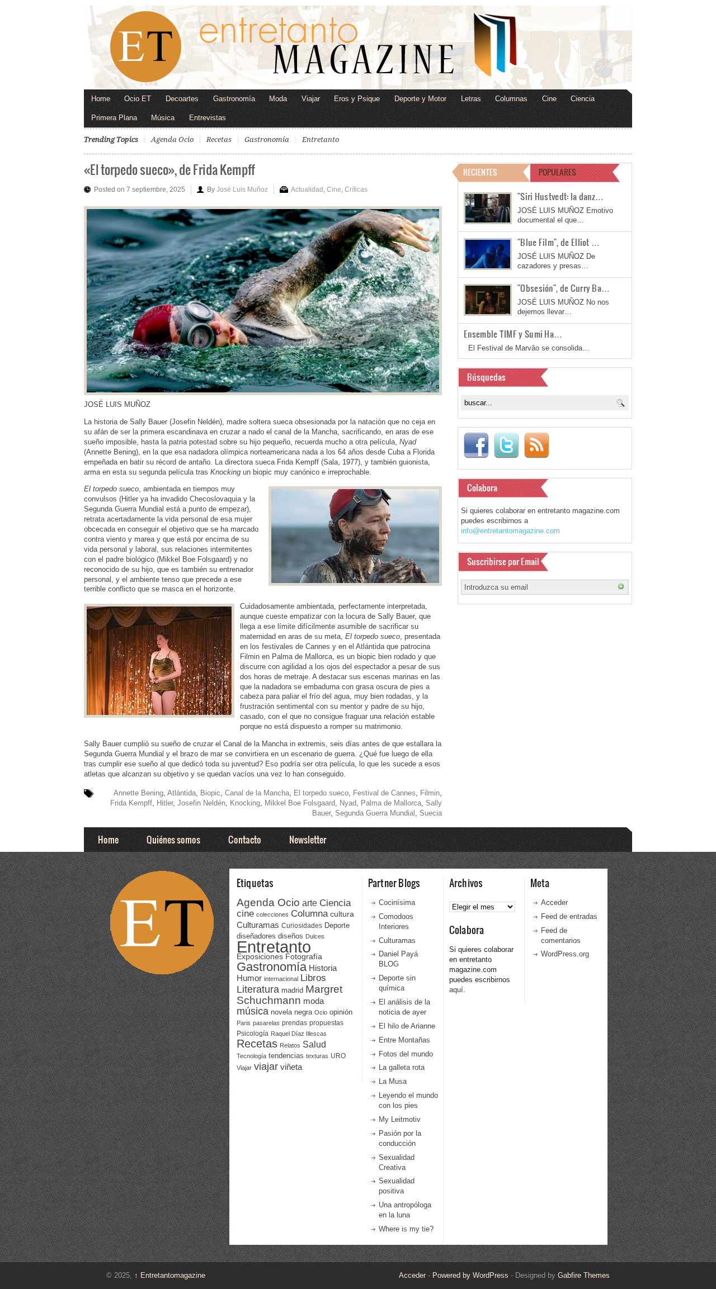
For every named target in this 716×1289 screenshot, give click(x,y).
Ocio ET (137, 98)
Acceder (554, 902)
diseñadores (256, 936)
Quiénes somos (173, 839)
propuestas (326, 1023)
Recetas (219, 139)
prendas (294, 1023)
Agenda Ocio (172, 139)
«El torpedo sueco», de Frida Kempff (169, 169)
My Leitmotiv (400, 1119)
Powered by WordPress (470, 1275)
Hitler (165, 803)
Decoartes (182, 98)
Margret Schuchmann (289, 994)
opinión (340, 1012)
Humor (249, 978)
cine (245, 913)
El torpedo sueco (321, 793)
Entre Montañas (404, 1040)
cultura (342, 913)
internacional (281, 978)
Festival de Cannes (384, 793)
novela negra (291, 1012)
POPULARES (557, 172)
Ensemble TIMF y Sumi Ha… (513, 334)
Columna (309, 913)
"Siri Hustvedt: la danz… (560, 196)
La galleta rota (402, 1067)
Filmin (430, 793)
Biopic (210, 793)
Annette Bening (138, 793)
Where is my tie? (406, 1229)
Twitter (506, 445)
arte (309, 903)
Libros (313, 977)
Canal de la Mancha (257, 793)
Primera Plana (114, 117)
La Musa (393, 1081)
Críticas (356, 189)
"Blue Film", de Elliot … (558, 242)
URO (338, 1056)
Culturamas (258, 925)
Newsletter (307, 839)
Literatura (258, 989)
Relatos (290, 1045)
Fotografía (303, 956)
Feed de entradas (569, 916)
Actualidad (307, 189)
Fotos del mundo (406, 1054)
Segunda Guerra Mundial (375, 813)
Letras (471, 98)
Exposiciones (260, 956)
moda (313, 1001)
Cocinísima (397, 902)
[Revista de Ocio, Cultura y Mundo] (358, 47)
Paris (244, 1023)
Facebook (476, 445)
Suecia (431, 813)
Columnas (511, 98)
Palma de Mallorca (391, 803)
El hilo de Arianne (407, 1026)
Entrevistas (207, 117)
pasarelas (266, 1023)
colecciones (272, 914)
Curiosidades (301, 926)
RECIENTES (480, 172)
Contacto (244, 839)
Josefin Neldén (201, 803)
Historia (323, 968)
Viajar (311, 98)
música (252, 1011)
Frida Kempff (131, 803)
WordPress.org (565, 954)
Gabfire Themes (584, 1275)
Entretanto (320, 139)
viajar (266, 1066)
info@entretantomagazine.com (510, 531)
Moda (278, 98)
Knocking (245, 803)
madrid (292, 990)
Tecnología (251, 1056)
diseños (290, 936)
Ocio (320, 1012)
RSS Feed (536, 445)
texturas (317, 1056)
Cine (549, 98)
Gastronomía (234, 98)
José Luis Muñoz (242, 189)
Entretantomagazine (169, 1275)
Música (163, 117)
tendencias (286, 1055)
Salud (314, 1044)
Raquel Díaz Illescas (299, 1033)
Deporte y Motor (420, 98)
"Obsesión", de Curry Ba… (563, 288)
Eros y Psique (357, 98)
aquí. (457, 989)
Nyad (348, 803)
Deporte (337, 926)
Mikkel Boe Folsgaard (300, 803)
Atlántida (181, 793)
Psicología (252, 1033)
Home (100, 98)
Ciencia (583, 98)
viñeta (291, 1067)
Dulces (314, 936)
